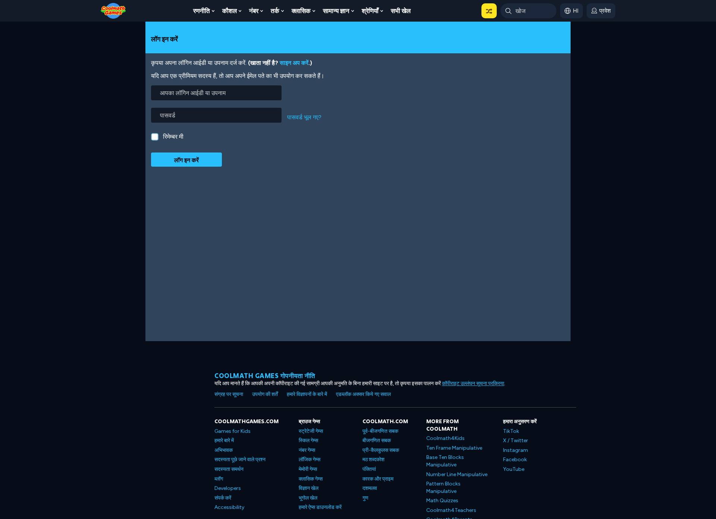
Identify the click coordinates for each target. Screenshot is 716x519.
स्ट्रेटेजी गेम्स (311, 431)
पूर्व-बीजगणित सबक (380, 431)
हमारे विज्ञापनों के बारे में (307, 394)
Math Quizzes (442, 500)
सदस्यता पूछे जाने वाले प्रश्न (240, 459)
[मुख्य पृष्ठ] (113, 10)
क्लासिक (301, 11)
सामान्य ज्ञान (336, 11)
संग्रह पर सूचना (228, 394)
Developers (227, 488)
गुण (365, 498)
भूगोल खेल (308, 498)
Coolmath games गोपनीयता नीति (264, 375)
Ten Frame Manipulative (454, 448)
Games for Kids (232, 431)
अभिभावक (223, 450)
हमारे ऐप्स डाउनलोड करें (320, 507)
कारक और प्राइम (377, 479)
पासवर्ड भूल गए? (304, 117)
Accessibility (229, 507)
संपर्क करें (222, 498)
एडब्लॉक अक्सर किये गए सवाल (363, 394)
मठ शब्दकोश (373, 459)
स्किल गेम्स (308, 440)
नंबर (253, 11)
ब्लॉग (218, 479)
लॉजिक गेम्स (309, 459)
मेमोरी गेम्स (308, 469)
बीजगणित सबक (376, 440)
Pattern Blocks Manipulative (443, 487)
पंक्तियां (369, 469)
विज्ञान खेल (308, 488)
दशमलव (369, 488)
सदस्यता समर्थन (229, 469)
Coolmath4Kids (445, 438)
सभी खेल (401, 11)
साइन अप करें (294, 62)
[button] (489, 10)
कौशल (229, 11)
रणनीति (201, 11)
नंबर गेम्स (307, 450)
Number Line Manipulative (456, 474)
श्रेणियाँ (370, 11)
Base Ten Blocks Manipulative (445, 461)
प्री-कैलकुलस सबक (380, 450)
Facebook (515, 459)
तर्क (275, 11)
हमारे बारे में (224, 440)
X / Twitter (515, 440)
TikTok (511, 431)
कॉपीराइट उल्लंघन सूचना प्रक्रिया (473, 383)
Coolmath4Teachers (451, 510)
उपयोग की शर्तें (265, 394)
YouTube (513, 469)
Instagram (515, 450)
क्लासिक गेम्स (311, 479)
